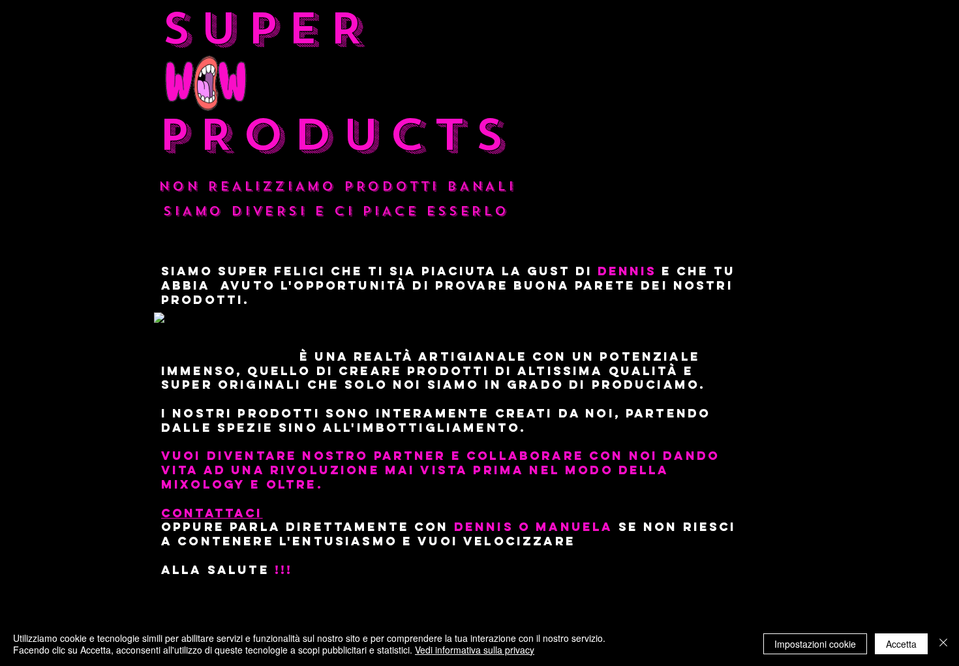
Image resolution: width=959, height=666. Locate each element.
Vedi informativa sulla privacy (474, 649)
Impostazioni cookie (815, 643)
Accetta (901, 643)
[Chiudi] (943, 644)
